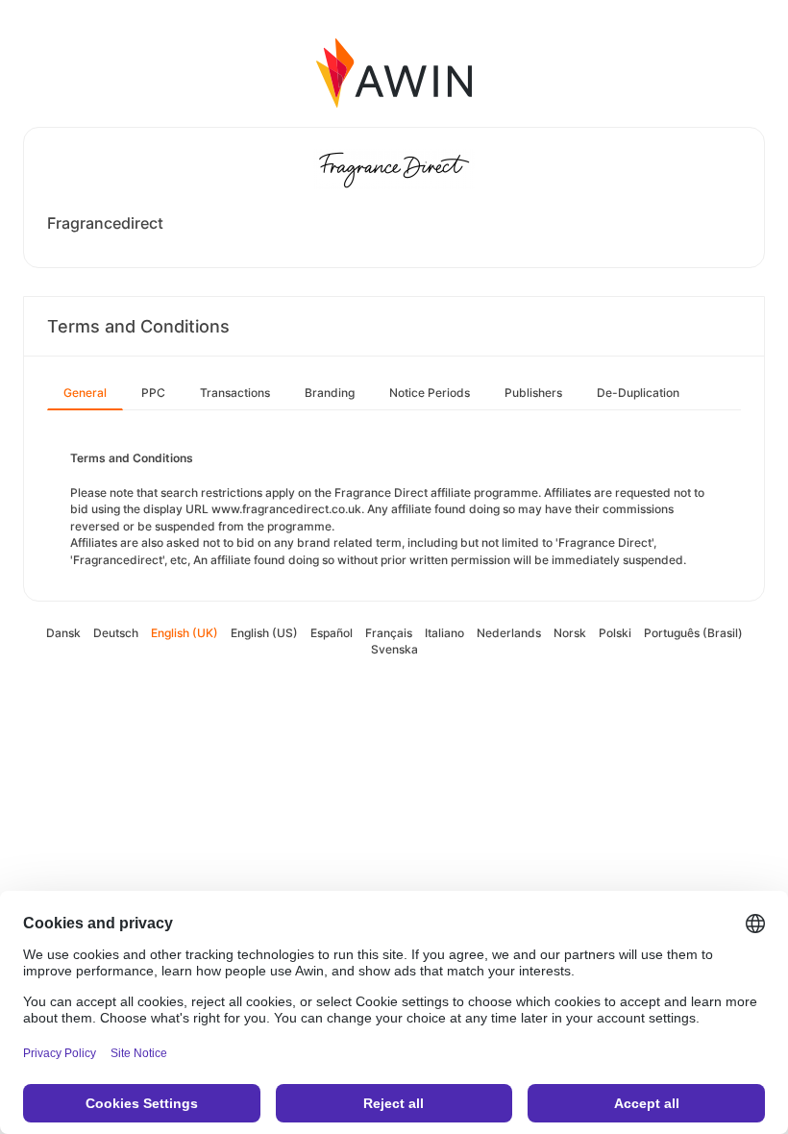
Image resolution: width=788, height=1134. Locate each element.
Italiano (444, 633)
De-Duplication (638, 392)
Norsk (570, 633)
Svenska (394, 649)
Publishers (533, 392)
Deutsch (115, 633)
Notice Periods (429, 392)
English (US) (264, 633)
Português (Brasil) (693, 633)
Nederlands (509, 633)
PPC (153, 392)
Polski (615, 633)
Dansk (63, 633)
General (85, 392)
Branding (330, 392)
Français (388, 633)
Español (331, 633)
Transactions (235, 392)
